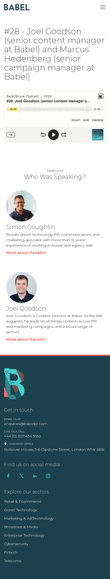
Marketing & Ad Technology (28, 518)
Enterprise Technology (24, 535)
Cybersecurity (16, 543)
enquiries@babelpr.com (25, 423)
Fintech (10, 552)
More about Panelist (26, 252)
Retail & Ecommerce (22, 501)
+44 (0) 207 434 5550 (22, 436)
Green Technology (20, 510)
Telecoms (12, 560)
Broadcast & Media (21, 526)
